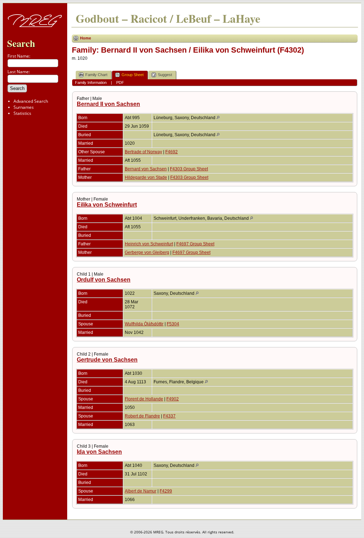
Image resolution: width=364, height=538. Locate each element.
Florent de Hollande (144, 398)
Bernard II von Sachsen (108, 104)
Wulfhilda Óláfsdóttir (144, 323)
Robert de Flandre (142, 416)
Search (21, 43)
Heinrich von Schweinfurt (149, 243)
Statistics (22, 113)
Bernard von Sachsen (146, 168)
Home (85, 38)
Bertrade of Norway (143, 151)
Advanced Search (31, 101)
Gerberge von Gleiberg (147, 252)
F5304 (173, 323)
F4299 (166, 491)
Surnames (24, 107)
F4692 (171, 151)
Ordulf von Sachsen (103, 280)
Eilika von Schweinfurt (107, 205)
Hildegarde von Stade (146, 177)
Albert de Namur (140, 491)
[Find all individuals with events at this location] (218, 117)
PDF (120, 82)
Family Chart (96, 75)
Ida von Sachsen (99, 452)
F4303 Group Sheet (189, 168)
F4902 (172, 398)
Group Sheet (133, 75)
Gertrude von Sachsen (107, 360)
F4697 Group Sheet (195, 243)
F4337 (169, 416)
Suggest (165, 75)
